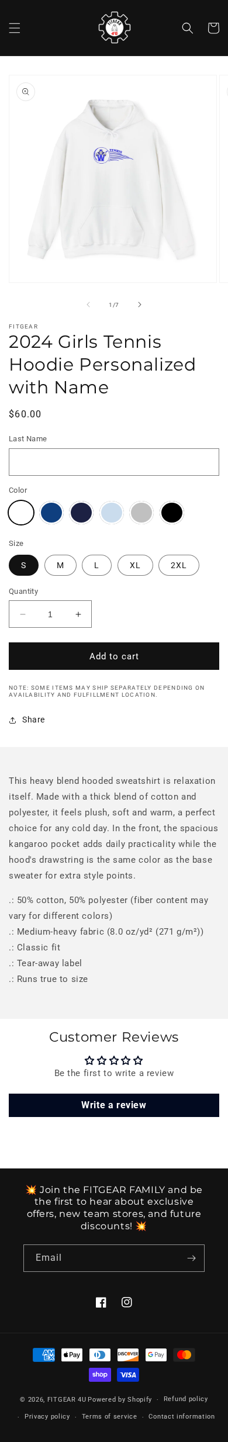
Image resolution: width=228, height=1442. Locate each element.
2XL (179, 565)
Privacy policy (47, 1416)
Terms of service (109, 1416)
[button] (14, 28)
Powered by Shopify (120, 1399)
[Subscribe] (191, 1258)
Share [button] (33, 719)
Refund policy (186, 1399)
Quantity (23, 591)
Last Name (28, 438)
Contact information (181, 1416)
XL (135, 565)
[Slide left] (88, 304)
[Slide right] (140, 304)
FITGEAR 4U (67, 1399)
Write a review (113, 1105)
